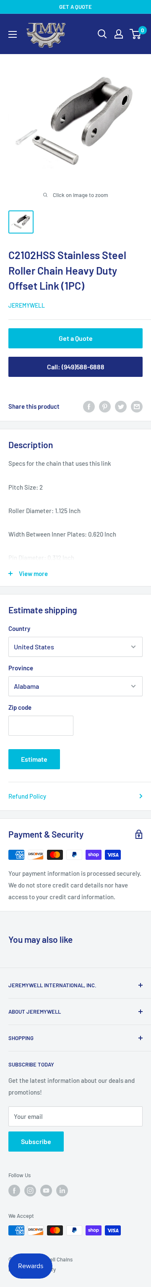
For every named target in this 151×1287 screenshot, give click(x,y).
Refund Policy (27, 796)
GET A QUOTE (75, 6)
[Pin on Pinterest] (105, 406)
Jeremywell (26, 305)
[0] (135, 34)
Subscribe (36, 1141)
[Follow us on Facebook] (14, 1190)
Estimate (34, 759)
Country (19, 628)
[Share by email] (137, 406)
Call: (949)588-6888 (75, 367)
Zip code (19, 707)
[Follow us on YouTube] (46, 1190)
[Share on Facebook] (89, 406)
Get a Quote (76, 338)
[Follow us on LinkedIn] (62, 1190)
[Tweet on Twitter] (121, 406)
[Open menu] (12, 34)
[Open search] (102, 34)
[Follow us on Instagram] (30, 1190)
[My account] (119, 34)
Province (20, 668)
